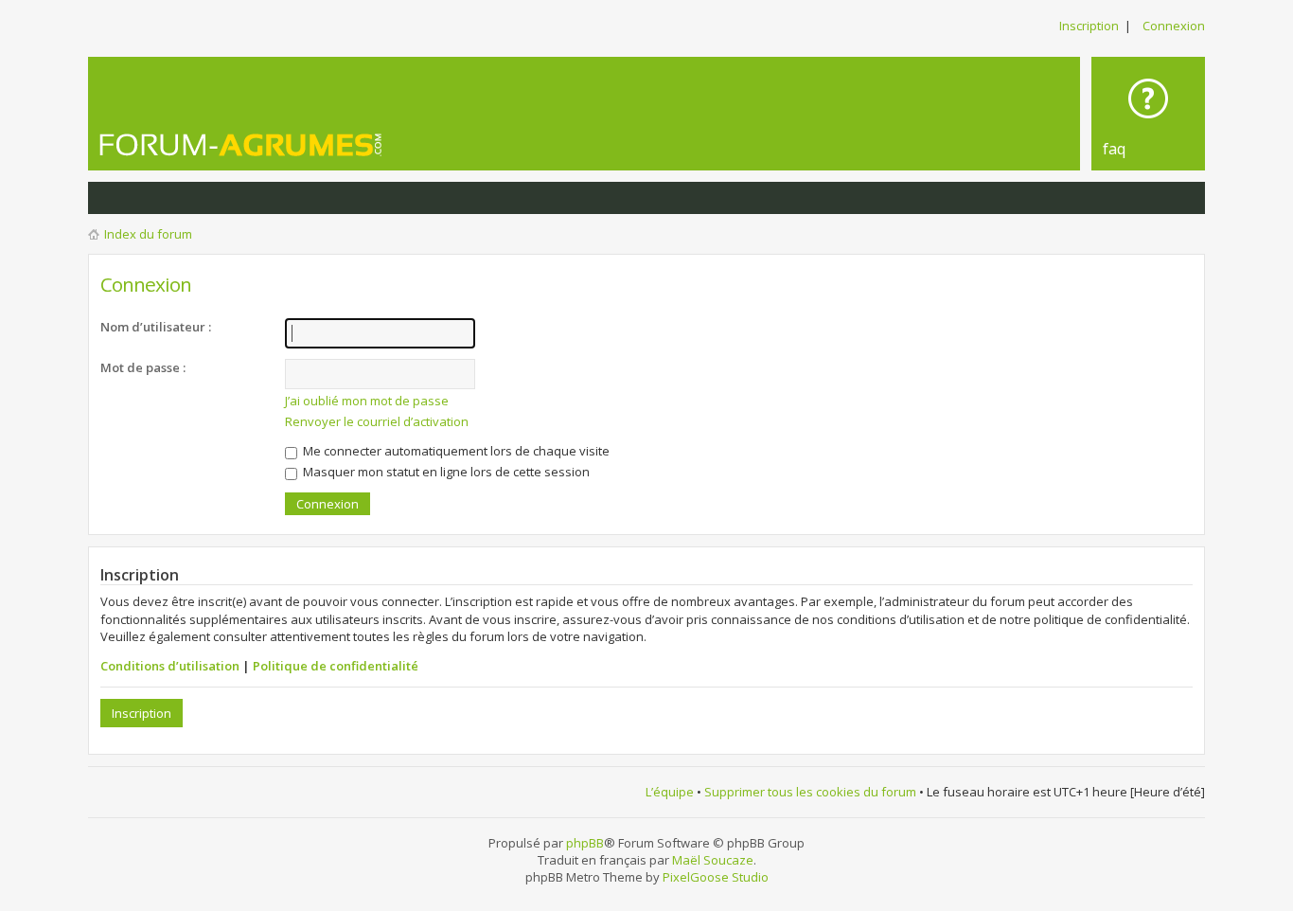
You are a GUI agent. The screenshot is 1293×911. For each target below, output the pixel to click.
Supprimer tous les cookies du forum (810, 791)
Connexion (1173, 25)
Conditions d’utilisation (169, 665)
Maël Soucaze (712, 859)
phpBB (585, 842)
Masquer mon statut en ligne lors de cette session (445, 471)
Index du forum (148, 233)
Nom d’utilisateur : (155, 326)
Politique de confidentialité (335, 665)
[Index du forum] (241, 144)
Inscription (1089, 25)
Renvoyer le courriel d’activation (377, 421)
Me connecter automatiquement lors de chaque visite (455, 450)
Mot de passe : (143, 367)
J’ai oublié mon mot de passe (367, 400)
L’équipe (670, 791)
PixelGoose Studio (716, 876)
